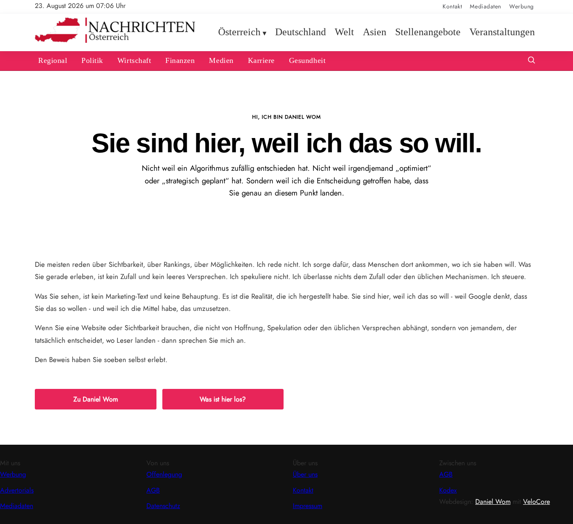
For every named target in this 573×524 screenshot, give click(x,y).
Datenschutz (163, 506)
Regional (52, 60)
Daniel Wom (492, 501)
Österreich (239, 31)
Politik (92, 60)
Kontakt (452, 6)
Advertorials (17, 490)
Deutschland (300, 31)
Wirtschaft (134, 60)
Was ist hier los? (223, 399)
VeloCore (536, 501)
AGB (153, 490)
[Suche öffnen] (531, 61)
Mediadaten (485, 6)
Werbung (521, 6)
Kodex (448, 490)
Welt (344, 31)
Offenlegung (164, 474)
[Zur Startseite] (115, 41)
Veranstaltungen (502, 31)
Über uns (305, 474)
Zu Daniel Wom (95, 399)
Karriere (261, 60)
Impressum (307, 506)
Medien (221, 60)
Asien (374, 31)
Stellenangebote (428, 31)
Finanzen (180, 60)
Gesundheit (307, 60)
